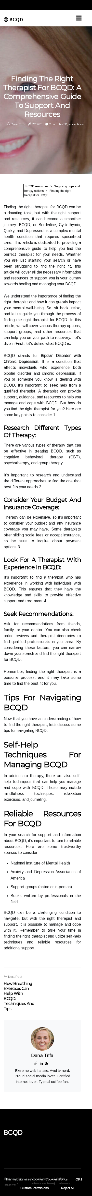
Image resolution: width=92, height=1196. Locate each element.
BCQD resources (37, 186)
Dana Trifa (18, 124)
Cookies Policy (55, 1179)
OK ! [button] (79, 1179)
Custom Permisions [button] (34, 1188)
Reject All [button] (67, 1188)
